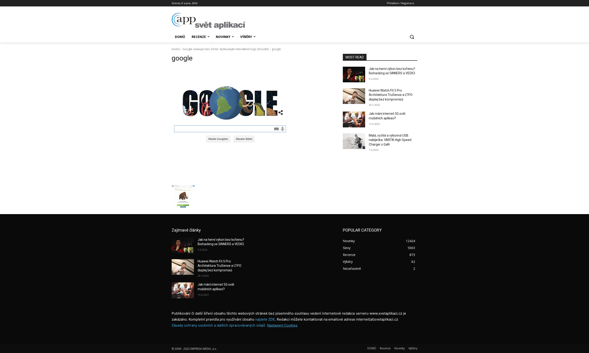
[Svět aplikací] (208, 21)
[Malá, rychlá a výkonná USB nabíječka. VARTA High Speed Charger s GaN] (354, 141)
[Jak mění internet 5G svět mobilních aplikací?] (354, 119)
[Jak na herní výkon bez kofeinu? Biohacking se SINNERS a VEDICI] (354, 74)
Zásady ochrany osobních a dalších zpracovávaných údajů (218, 325)
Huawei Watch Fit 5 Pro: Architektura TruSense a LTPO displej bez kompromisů (391, 95)
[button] (411, 36)
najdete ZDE (265, 319)
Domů (176, 49)
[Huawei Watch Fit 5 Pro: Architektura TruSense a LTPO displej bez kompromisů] (354, 96)
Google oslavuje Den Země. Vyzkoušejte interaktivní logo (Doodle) (226, 49)
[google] (252, 125)
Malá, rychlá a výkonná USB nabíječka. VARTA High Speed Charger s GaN (390, 140)
